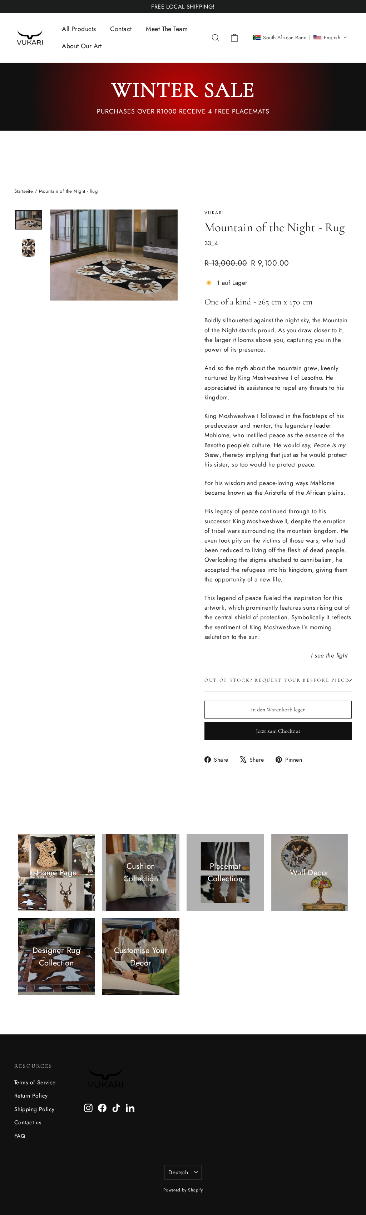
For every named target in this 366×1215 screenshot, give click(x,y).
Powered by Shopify (183, 1190)
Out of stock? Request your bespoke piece (276, 680)
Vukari (214, 213)
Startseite (23, 191)
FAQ (19, 1136)
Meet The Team (167, 29)
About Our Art (82, 46)
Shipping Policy (34, 1109)
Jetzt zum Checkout (278, 731)
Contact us (27, 1122)
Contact (121, 29)
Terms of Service (35, 1082)
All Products (79, 29)
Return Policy (31, 1096)
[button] (299, 37)
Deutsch (178, 1172)
